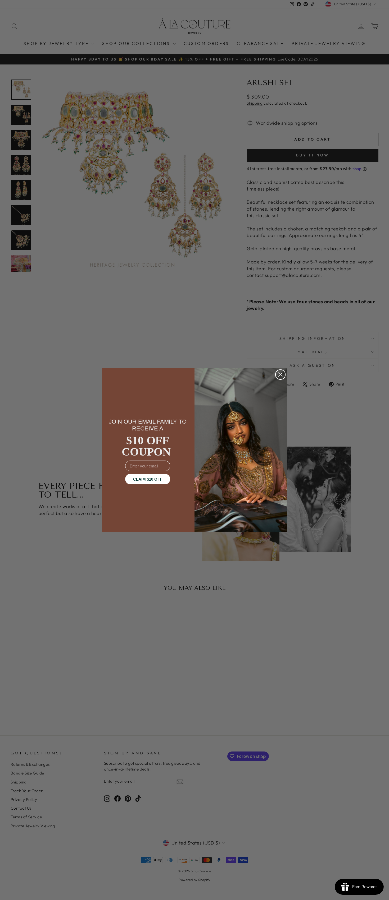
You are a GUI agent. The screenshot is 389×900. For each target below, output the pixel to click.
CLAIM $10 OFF (147, 479)
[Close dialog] (280, 374)
